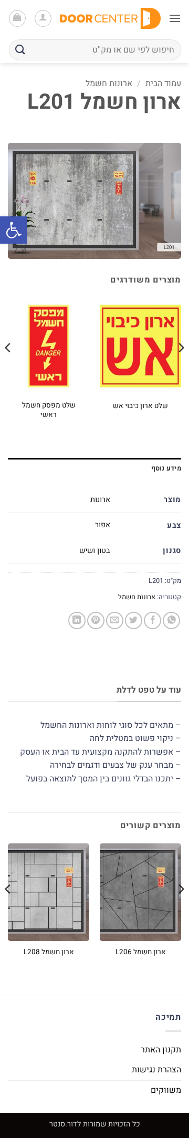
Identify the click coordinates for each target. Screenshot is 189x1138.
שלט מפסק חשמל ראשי (49, 410)
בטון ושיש (94, 550)
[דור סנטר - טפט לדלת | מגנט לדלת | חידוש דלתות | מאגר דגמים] (110, 18)
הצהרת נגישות (156, 1069)
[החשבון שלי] (43, 18)
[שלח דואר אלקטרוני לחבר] (114, 620)
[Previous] (180, 368)
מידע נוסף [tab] (166, 468)
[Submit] (20, 49)
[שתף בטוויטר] (133, 620)
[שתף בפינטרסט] (95, 620)
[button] (13, 230)
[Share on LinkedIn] (77, 620)
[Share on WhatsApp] (171, 620)
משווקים (166, 1090)
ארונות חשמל (109, 83)
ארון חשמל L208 (49, 952)
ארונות (100, 499)
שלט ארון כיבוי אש (140, 406)
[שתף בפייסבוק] (152, 620)
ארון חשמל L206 (141, 952)
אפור (102, 524)
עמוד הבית (163, 83)
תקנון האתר (161, 1049)
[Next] (8, 368)
